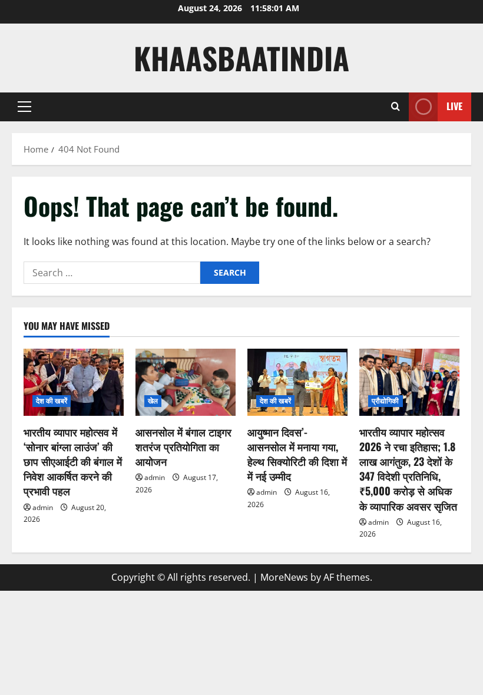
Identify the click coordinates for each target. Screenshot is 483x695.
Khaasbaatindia (241, 57)
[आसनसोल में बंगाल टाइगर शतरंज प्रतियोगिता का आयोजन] (185, 382)
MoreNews (284, 577)
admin (42, 507)
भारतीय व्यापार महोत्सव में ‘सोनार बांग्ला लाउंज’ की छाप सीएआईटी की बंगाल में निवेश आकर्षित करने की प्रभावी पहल (73, 461)
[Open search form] (395, 106)
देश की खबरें (51, 401)
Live (454, 106)
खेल (153, 401)
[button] (24, 106)
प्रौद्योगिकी (385, 401)
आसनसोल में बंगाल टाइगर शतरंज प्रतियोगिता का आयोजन (183, 446)
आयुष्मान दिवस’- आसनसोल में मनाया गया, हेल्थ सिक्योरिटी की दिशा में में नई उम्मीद (297, 454)
